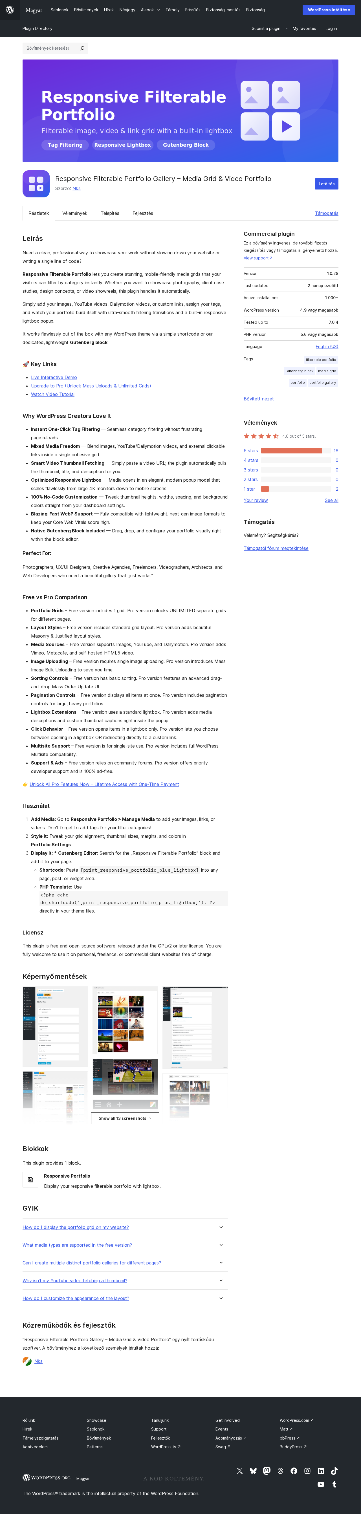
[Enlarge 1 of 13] (80, 994)
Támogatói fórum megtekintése (276, 548)
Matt (286, 1429)
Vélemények (74, 213)
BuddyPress (293, 1446)
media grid (327, 371)
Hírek (27, 1429)
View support (256, 257)
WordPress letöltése (329, 9)
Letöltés (327, 183)
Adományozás (231, 1438)
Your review (256, 500)
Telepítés (110, 213)
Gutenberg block (299, 371)
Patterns (95, 1446)
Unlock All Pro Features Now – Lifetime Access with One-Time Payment (104, 784)
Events (221, 1429)
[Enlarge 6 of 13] (150, 1107)
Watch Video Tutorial (52, 394)
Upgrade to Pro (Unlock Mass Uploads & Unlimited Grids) (91, 386)
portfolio (297, 382)
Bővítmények (99, 1438)
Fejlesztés (143, 213)
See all (331, 500)
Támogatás (326, 213)
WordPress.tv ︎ (166, 1446)
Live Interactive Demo (54, 377)
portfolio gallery (322, 382)
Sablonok (96, 1429)
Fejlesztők (160, 1438)
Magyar (83, 1478)
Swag (223, 1446)
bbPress (290, 1438)
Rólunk (29, 1420)
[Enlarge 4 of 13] (150, 994)
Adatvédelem (35, 1446)
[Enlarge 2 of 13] (80, 1079)
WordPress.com (297, 1420)
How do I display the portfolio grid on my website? (76, 1227)
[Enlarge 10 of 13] (220, 994)
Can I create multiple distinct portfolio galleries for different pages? (92, 1263)
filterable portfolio (321, 360)
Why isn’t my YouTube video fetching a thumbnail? (75, 1280)
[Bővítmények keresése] (82, 48)
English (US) (327, 346)
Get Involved (227, 1420)
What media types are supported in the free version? (77, 1245)
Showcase (96, 1420)
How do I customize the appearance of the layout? (76, 1298)
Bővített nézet (259, 399)
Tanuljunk (160, 1420)
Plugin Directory (37, 28)
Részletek (38, 213)
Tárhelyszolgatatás (40, 1438)
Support (158, 1429)
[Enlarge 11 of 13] (220, 1081)
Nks (76, 188)
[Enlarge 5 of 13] (150, 1066)
